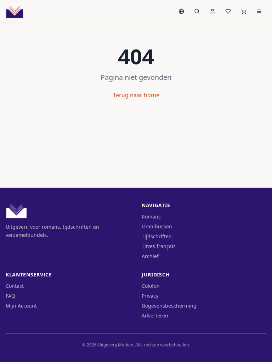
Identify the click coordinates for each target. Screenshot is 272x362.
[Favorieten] (228, 11)
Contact (15, 285)
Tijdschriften (157, 236)
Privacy (150, 295)
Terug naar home (136, 95)
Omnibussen (157, 226)
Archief (150, 256)
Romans (151, 216)
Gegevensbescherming (169, 305)
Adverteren (155, 315)
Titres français (159, 246)
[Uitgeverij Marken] (15, 11)
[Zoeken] (197, 11)
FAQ (10, 295)
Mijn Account (21, 305)
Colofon (151, 285)
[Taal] (181, 11)
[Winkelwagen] (244, 11)
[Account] (212, 11)
